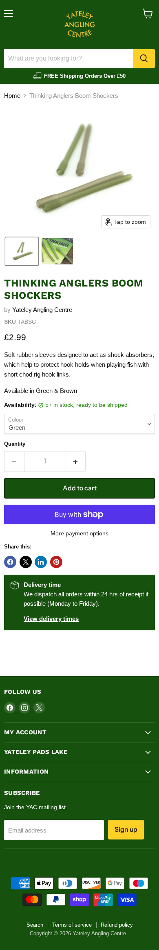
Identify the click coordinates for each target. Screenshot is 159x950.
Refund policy (117, 925)
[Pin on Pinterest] (56, 562)
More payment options (79, 533)
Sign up (126, 829)
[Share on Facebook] (10, 562)
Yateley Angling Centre (42, 309)
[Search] (144, 58)
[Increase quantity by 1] (76, 461)
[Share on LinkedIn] (41, 562)
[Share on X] (26, 562)
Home (12, 95)
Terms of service (72, 925)
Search (34, 925)
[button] (21, 251)
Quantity (14, 444)
